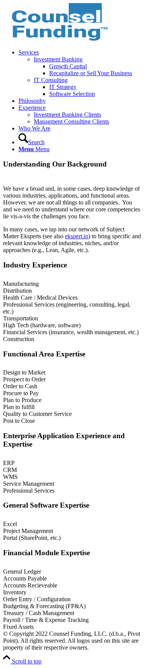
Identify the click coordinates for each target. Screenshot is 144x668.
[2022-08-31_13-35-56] (60, 39)
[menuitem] (79, 73)
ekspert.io (76, 236)
